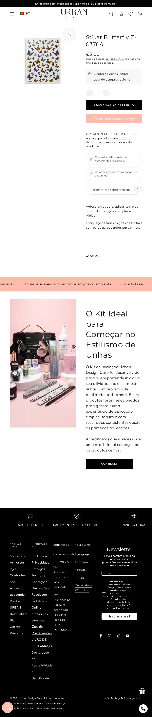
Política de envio (23, 708)
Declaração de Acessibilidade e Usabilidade (42, 665)
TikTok (79, 577)
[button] (111, 14)
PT (28, 13)
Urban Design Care (31, 698)
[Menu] (12, 14)
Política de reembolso (49, 708)
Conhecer (109, 463)
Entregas (38, 569)
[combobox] (25, 13)
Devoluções (40, 588)
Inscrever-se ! (119, 616)
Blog (13, 620)
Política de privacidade (27, 703)
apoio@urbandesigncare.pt (71, 554)
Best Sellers (19, 614)
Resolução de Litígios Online (39, 600)
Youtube (80, 569)
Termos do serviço (55, 703)
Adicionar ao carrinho (114, 105)
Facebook (81, 562)
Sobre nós (17, 556)
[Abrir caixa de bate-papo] (143, 708)
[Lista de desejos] (131, 13)
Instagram (82, 554)
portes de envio (114, 58)
